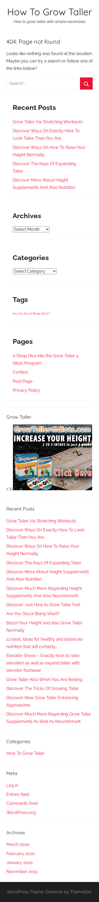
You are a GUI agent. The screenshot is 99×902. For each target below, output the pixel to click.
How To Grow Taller (49, 12)
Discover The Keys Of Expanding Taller (43, 562)
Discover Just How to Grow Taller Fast (43, 604)
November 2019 (21, 871)
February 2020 (20, 853)
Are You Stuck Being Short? (31, 313)
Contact (20, 372)
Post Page (22, 381)
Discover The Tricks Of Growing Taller (42, 688)
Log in (12, 785)
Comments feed (22, 803)
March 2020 (17, 844)
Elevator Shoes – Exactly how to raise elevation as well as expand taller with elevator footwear (42, 663)
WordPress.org (21, 812)
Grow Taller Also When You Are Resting (44, 679)
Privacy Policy (26, 390)
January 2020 (19, 862)
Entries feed (17, 794)
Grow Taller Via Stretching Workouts (48, 121)
